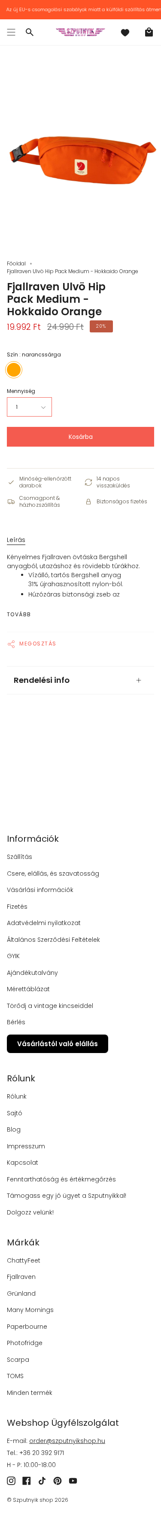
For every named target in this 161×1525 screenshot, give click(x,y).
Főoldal (16, 263)
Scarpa (18, 1359)
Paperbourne (27, 1326)
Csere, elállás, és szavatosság (53, 873)
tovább (19, 614)
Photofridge (25, 1343)
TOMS (15, 1376)
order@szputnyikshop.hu (67, 1441)
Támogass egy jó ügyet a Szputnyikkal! (66, 1195)
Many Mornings (30, 1310)
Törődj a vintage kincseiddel (50, 1005)
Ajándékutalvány (32, 972)
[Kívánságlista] (125, 32)
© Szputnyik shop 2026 (37, 1500)
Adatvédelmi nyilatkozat (44, 923)
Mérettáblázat (28, 989)
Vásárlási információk (40, 890)
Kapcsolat (22, 1162)
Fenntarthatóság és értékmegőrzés (61, 1179)
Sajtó (14, 1113)
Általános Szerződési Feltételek (53, 939)
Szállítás (19, 856)
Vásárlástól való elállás (57, 1043)
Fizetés (17, 906)
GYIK (13, 956)
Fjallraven (21, 1276)
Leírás (16, 540)
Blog (14, 1129)
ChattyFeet (23, 1260)
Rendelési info (42, 680)
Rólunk (17, 1096)
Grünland (21, 1293)
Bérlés (16, 1022)
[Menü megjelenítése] (11, 32)
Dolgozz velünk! (30, 1212)
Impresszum (26, 1146)
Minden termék (29, 1392)
